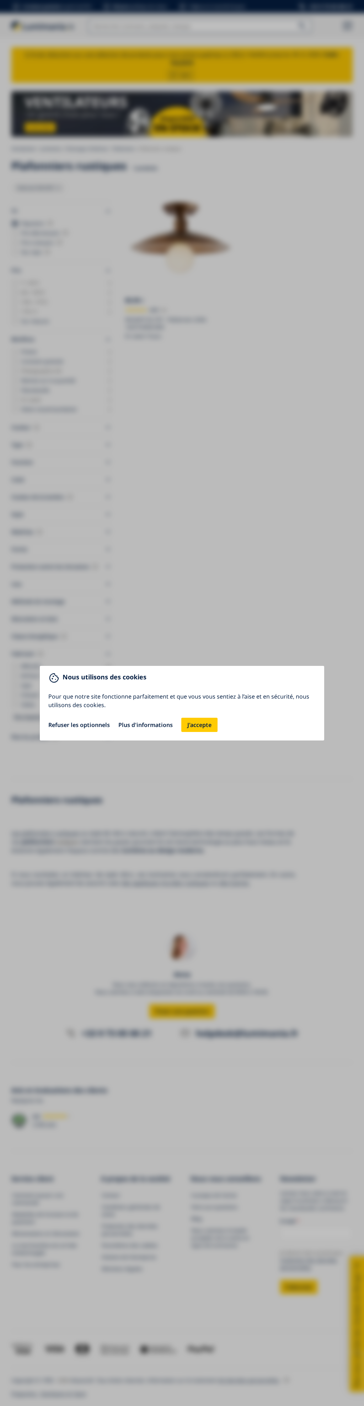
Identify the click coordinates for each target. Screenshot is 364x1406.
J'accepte (199, 725)
